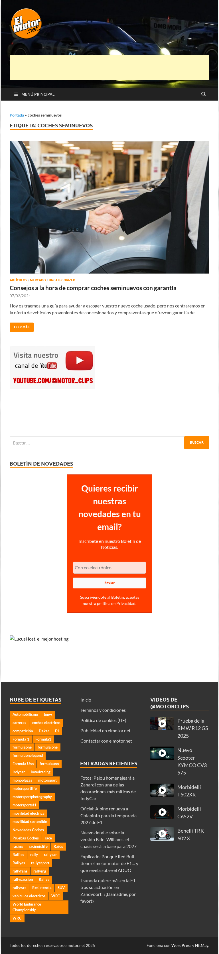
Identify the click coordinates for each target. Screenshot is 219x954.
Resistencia (42, 887)
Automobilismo (25, 714)
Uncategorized (62, 280)
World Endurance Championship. (27, 907)
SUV (61, 887)
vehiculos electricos (29, 896)
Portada (17, 115)
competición (23, 731)
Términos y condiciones (103, 710)
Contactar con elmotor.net (106, 740)
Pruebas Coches (26, 838)
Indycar (19, 772)
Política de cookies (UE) (103, 720)
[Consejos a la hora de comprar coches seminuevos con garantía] (109, 207)
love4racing (40, 772)
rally (34, 854)
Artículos (18, 280)
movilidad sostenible (30, 821)
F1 (57, 731)
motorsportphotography (32, 796)
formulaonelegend (28, 755)
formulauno (49, 763)
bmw (48, 714)
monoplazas (22, 780)
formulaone (22, 747)
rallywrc (19, 887)
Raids (58, 846)
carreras (19, 722)
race (48, 838)
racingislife (38, 846)
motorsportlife (25, 788)
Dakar (44, 731)
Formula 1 (21, 739)
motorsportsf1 (24, 805)
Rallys (44, 879)
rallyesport (40, 863)
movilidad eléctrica (28, 813)
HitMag (201, 945)
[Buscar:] (109, 442)
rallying (39, 871)
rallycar (50, 854)
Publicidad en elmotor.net (105, 730)
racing (18, 846)
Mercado (38, 280)
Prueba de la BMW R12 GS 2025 (192, 728)
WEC (55, 896)
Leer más (19, 326)
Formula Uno (23, 763)
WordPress (181, 945)
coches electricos (46, 722)
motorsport (47, 780)
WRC (17, 918)
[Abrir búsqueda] (203, 94)
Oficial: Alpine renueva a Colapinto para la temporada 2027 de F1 (108, 815)
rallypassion (23, 879)
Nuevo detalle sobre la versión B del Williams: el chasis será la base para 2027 (108, 839)
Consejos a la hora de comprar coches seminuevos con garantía (93, 287)
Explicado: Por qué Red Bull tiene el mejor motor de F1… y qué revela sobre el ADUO (109, 863)
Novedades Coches (28, 829)
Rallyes (19, 863)
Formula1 (43, 739)
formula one (48, 747)
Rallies (18, 854)
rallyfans (20, 871)
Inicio (85, 699)
